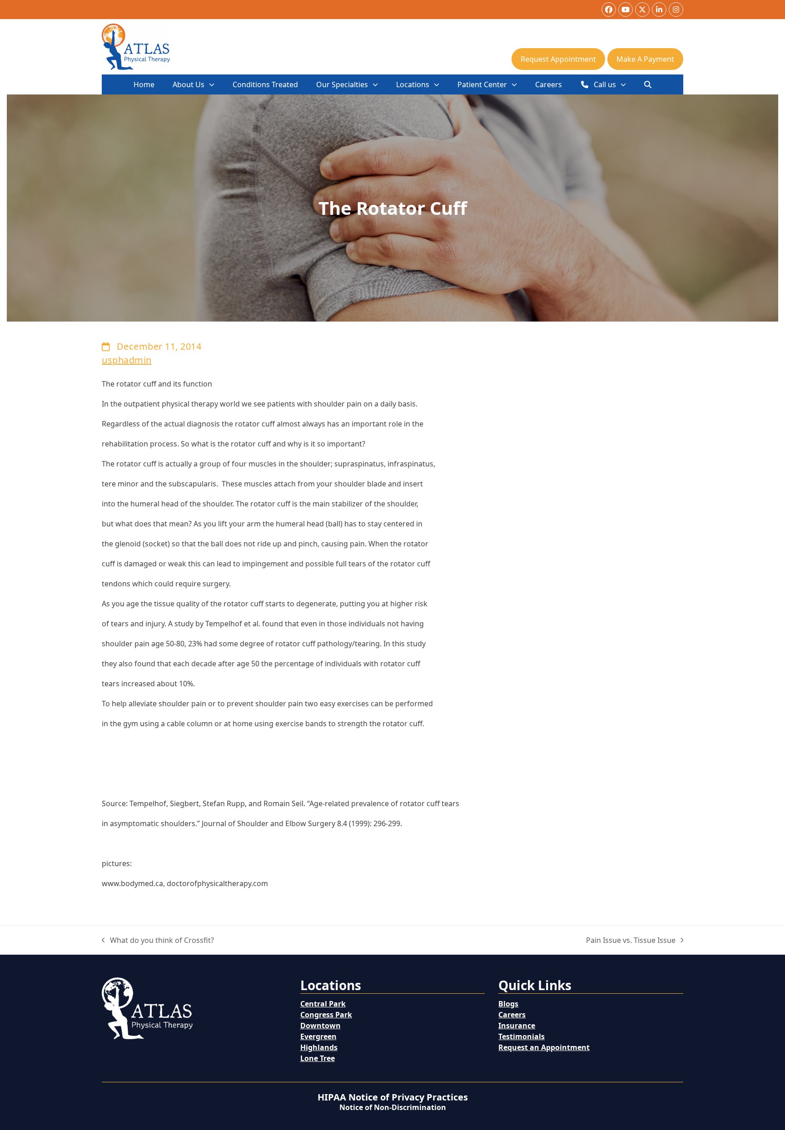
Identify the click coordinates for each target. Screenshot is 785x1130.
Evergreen (318, 1036)
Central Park (323, 1004)
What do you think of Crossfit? (158, 940)
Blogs (508, 1004)
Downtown (320, 1026)
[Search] (647, 84)
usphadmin (127, 360)
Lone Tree (317, 1058)
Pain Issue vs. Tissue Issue (631, 940)
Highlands (319, 1047)
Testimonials (521, 1036)
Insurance (516, 1026)
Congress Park (326, 1015)
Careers (512, 1015)
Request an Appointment (544, 1047)
